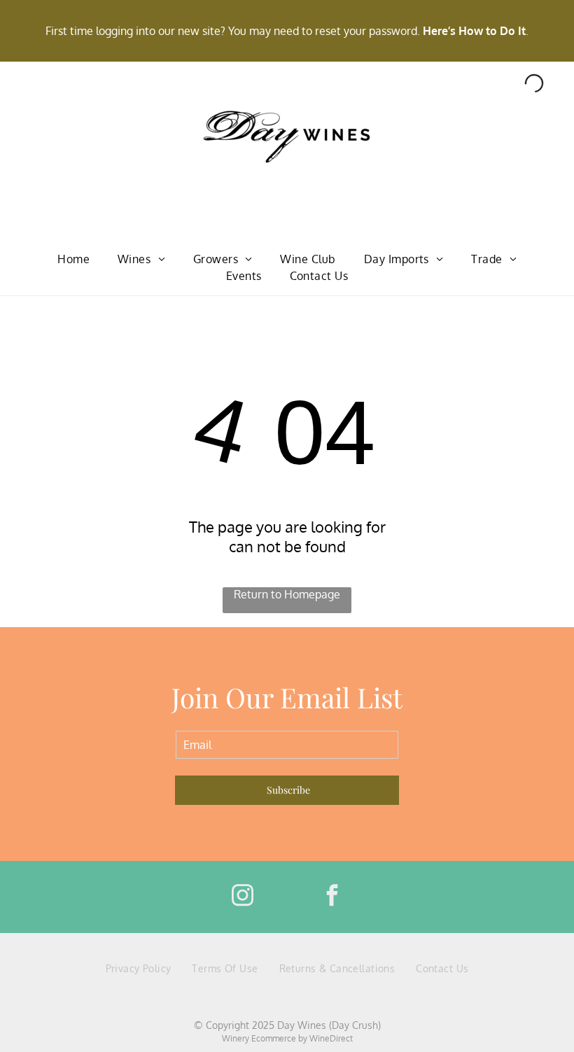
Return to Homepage (287, 594)
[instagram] (242, 897)
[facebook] (332, 897)
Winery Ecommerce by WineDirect (287, 1038)
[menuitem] (73, 259)
